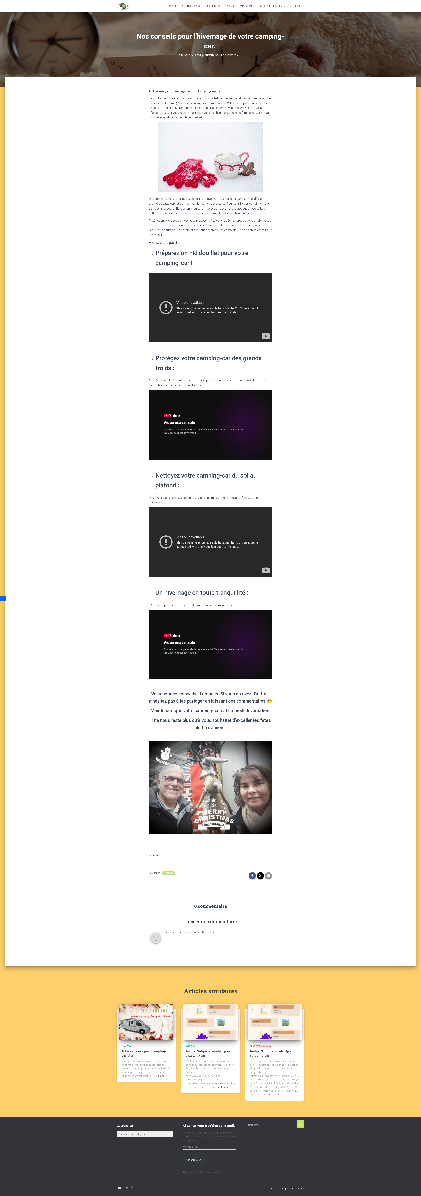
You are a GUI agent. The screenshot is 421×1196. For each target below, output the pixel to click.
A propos (295, 6)
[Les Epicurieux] (123, 6)
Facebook (132, 1188)
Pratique (169, 873)
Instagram (126, 1188)
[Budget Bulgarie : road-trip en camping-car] (210, 1022)
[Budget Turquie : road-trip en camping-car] (275, 1022)
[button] (221, 6)
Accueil (173, 6)
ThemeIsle (299, 1188)
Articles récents (191, 6)
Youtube (120, 1188)
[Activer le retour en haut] (414, 1189)
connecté (187, 932)
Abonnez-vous (193, 1160)
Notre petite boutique (272, 6)
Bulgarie (190, 1046)
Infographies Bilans (260, 1046)
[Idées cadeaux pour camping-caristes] (146, 1022)
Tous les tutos (213, 6)
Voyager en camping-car (240, 6)
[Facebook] (3, 598)
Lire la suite (158, 1076)
